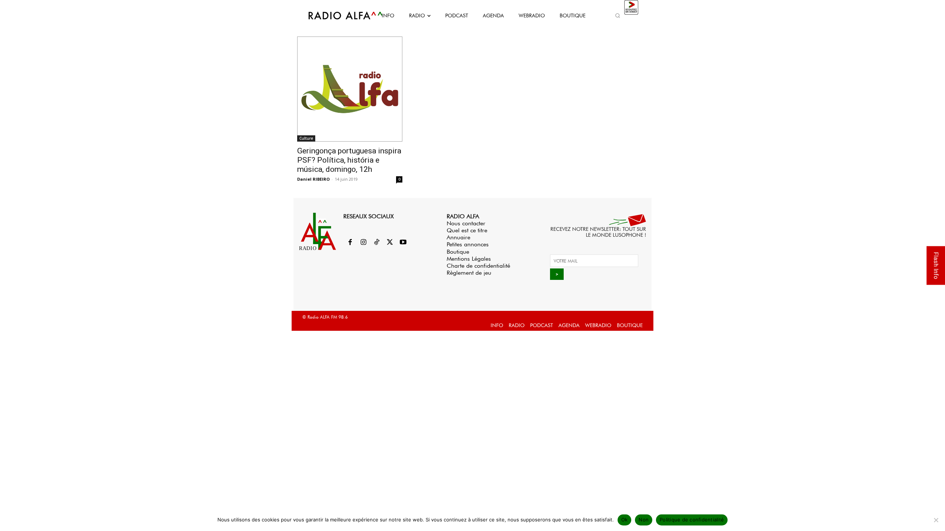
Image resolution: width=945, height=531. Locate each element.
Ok (624, 520)
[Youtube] (403, 242)
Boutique (458, 251)
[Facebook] (350, 242)
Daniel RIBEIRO (313, 179)
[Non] (935, 520)
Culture (306, 138)
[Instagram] (363, 242)
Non (644, 520)
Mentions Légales (469, 258)
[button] (617, 15)
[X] (389, 242)
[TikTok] (376, 242)
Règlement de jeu (469, 272)
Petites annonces (468, 244)
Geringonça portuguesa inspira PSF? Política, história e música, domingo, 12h (349, 160)
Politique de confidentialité (692, 520)
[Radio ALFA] (337, 15)
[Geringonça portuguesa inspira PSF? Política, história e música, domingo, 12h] (349, 89)
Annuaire (458, 237)
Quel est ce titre (467, 230)
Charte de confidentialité (478, 265)
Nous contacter (466, 223)
